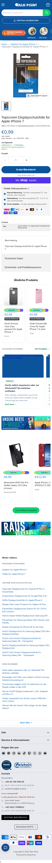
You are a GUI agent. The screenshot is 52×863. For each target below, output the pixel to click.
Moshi (6, 336)
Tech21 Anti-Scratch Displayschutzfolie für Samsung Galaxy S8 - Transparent (21, 640)
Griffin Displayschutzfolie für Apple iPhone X (22, 600)
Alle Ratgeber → (42, 349)
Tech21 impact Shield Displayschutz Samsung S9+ (25, 615)
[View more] (26, 427)
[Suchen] (47, 12)
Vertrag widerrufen (15, 817)
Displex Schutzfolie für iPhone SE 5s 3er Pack (22, 627)
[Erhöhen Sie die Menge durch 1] (26, 160)
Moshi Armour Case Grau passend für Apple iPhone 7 (13, 327)
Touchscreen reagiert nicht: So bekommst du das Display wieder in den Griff (24, 685)
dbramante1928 (10, 492)
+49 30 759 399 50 (14, 781)
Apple (37, 489)
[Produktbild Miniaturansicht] (6, 106)
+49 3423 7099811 (14, 807)
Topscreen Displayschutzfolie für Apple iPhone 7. (26, 248)
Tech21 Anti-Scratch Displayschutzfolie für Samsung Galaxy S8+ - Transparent (21, 654)
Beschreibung (11, 240)
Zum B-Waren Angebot (26, 510)
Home (4, 44)
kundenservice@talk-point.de (15, 789)
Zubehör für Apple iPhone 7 (23, 44)
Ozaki (32, 333)
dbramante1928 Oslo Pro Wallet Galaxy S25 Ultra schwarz (16, 485)
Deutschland (24, 827)
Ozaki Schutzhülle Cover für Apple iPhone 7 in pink (38, 326)
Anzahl (4, 154)
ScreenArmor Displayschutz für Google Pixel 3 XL (24, 596)
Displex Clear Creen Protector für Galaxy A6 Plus (24, 604)
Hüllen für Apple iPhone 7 (13, 574)
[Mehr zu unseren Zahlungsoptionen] (28, 188)
